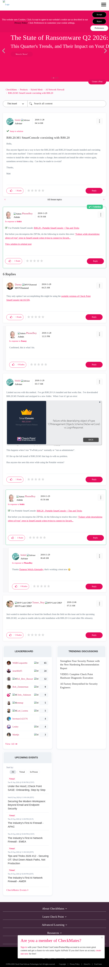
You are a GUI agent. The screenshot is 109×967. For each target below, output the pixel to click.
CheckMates (11, 89)
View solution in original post (18, 244)
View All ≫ (11, 744)
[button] (99, 15)
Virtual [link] (22, 772)
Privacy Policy (20, 23)
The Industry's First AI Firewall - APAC (25, 825)
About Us (87, 964)
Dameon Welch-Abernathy (31, 569)
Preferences (99, 28)
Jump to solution (16, 131)
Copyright (62, 964)
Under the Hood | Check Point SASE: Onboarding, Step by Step (26, 788)
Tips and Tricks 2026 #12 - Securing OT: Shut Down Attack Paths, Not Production (28, 860)
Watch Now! (22, 54)
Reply (94, 191)
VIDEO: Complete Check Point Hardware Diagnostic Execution (76, 676)
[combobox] (66, 103)
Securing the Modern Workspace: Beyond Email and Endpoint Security (27, 805)
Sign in (24, 947)
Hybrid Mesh (37, 89)
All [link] (13, 772)
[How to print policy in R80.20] (103, 199)
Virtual (11, 779)
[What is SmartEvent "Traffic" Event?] (5, 199)
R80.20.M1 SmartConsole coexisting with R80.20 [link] (30, 93)
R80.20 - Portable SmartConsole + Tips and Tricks (56, 228)
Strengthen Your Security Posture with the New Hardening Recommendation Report (80, 665)
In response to (13, 221)
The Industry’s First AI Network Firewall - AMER (25, 879)
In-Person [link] (34, 772)
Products (24, 89)
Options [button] (102, 91)
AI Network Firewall (54, 89)
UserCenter (98, 964)
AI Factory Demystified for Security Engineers (79, 685)
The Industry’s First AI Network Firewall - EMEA (25, 840)
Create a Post (97, 82)
